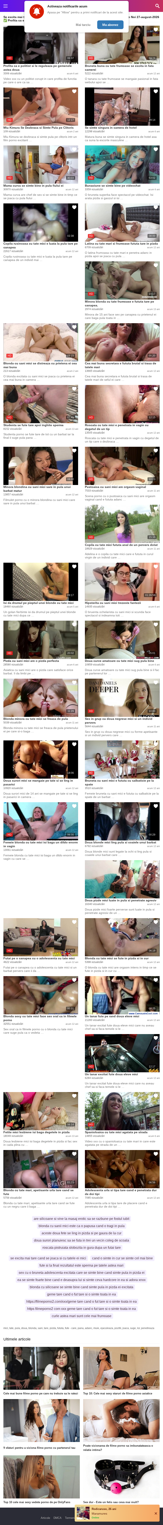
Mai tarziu (83, 25)
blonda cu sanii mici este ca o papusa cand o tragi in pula (82, 1226)
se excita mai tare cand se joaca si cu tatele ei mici (48, 1258)
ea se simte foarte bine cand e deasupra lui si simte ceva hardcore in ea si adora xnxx (81, 1280)
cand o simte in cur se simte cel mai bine (122, 1258)
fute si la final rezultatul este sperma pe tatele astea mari (81, 1265)
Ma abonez (110, 25)
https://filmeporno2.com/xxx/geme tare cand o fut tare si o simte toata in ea (81, 1301)
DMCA (57, 1517)
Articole (45, 1517)
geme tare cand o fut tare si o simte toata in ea (81, 1294)
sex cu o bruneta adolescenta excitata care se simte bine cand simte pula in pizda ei (82, 1272)
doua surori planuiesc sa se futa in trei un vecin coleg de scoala (81, 1240)
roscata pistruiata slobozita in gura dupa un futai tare (81, 1247)
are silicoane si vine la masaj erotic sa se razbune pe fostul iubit (81, 1219)
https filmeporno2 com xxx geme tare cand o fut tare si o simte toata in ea (81, 1309)
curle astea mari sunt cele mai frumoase (81, 1316)
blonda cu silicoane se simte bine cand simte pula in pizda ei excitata (81, 1287)
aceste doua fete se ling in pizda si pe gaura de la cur (81, 1233)
